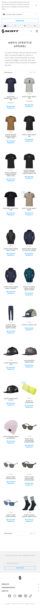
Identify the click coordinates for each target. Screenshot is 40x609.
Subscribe (20, 568)
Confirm (20, 21)
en (8, 26)
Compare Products (11, 107)
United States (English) (14, 14)
